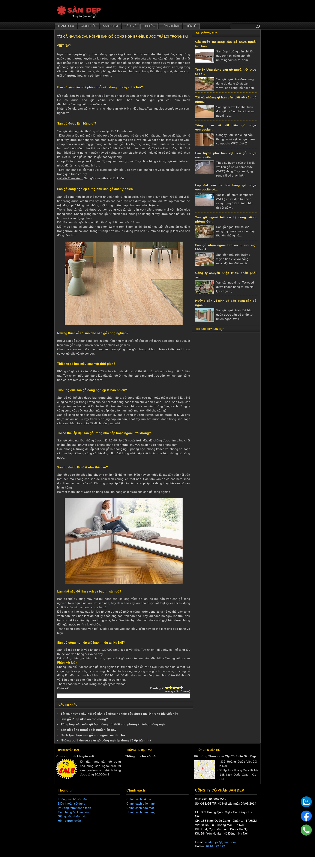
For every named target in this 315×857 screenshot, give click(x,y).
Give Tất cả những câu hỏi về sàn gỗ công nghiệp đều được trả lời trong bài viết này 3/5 (174, 687)
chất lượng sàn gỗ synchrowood (104, 684)
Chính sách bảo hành (141, 803)
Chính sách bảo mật (140, 807)
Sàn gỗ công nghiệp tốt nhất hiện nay (88, 729)
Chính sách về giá (138, 799)
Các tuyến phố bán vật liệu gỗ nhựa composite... (225, 155)
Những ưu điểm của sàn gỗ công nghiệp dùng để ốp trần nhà (106, 740)
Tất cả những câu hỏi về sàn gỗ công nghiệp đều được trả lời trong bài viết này (119, 713)
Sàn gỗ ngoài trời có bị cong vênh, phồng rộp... (225, 219)
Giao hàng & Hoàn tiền (73, 812)
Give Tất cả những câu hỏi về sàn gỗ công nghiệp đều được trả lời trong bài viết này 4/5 (178, 687)
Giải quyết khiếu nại (71, 816)
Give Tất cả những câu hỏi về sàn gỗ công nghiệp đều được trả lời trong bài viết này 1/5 (167, 687)
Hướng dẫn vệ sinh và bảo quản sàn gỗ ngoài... (225, 303)
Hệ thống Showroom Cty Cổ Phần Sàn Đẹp (225, 756)
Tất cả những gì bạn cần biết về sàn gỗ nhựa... (225, 99)
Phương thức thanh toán (74, 807)
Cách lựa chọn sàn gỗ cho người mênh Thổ (93, 735)
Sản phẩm (110, 26)
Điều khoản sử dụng (71, 803)
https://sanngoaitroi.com (173, 658)
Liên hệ (191, 26)
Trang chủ (66, 26)
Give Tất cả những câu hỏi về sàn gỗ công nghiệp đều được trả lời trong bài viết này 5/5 (181, 687)
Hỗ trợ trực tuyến (69, 820)
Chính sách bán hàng (141, 812)
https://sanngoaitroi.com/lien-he (84, 104)
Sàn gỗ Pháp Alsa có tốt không (105, 178)
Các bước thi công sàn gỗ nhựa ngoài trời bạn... (225, 44)
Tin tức (149, 26)
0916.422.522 (215, 846)
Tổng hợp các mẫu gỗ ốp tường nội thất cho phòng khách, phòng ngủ (113, 724)
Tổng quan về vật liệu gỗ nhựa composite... (225, 127)
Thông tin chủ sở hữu (141, 756)
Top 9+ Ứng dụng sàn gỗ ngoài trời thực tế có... (225, 72)
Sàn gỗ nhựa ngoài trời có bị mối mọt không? (225, 247)
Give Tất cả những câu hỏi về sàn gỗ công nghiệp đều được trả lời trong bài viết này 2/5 (170, 687)
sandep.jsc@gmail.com (220, 842)
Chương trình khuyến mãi (75, 756)
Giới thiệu (88, 26)
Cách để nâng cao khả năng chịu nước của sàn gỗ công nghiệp (127, 491)
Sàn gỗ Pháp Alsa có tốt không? (84, 719)
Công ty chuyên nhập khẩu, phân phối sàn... (225, 275)
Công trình (170, 26)
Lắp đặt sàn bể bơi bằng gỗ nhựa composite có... (225, 187)
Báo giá (130, 26)
